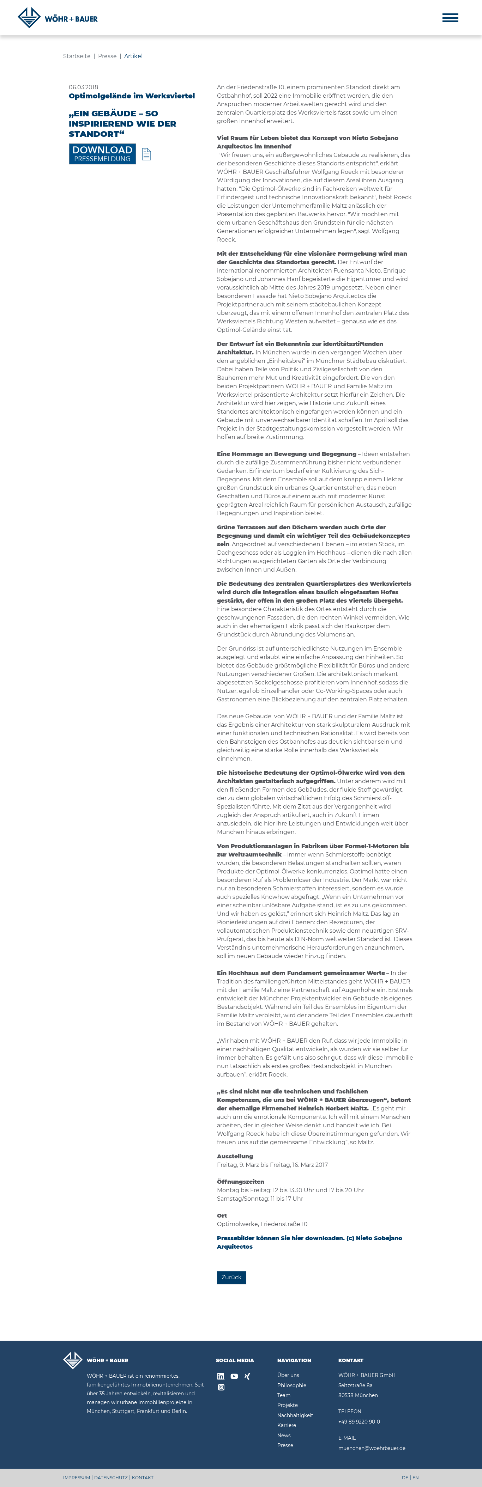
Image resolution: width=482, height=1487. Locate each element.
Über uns (288, 1375)
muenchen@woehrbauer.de (371, 1448)
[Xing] (247, 1377)
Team (283, 1395)
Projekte (287, 1405)
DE (405, 1477)
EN (415, 1477)
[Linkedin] (221, 1377)
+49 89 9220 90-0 (359, 1422)
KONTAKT (142, 1477)
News (284, 1435)
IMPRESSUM (76, 1477)
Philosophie (291, 1385)
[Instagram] (221, 1388)
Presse (285, 1445)
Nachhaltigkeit (295, 1415)
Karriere (286, 1425)
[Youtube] (234, 1377)
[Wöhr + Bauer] (58, 17)
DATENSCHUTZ (111, 1477)
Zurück (232, 1277)
